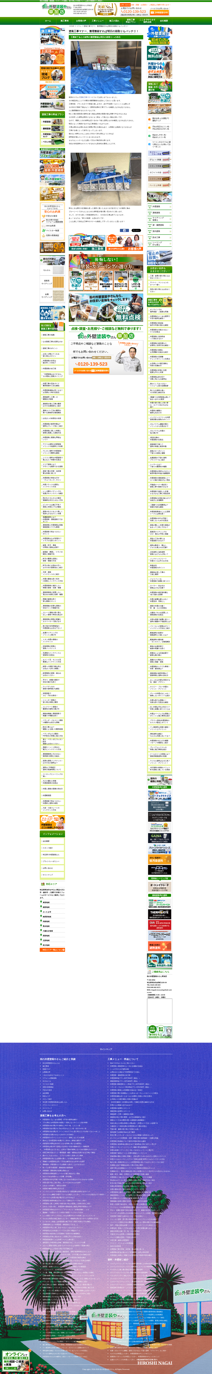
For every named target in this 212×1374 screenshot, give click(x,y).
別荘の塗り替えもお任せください (160, 290)
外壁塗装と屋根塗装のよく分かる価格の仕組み (126, 1066)
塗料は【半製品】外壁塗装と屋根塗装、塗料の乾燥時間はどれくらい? (67, 1251)
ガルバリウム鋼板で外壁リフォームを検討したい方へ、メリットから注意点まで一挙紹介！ (74, 1194)
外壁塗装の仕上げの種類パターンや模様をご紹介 (159, 742)
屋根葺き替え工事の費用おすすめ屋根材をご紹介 (52, 405)
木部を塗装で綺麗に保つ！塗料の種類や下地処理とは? (160, 620)
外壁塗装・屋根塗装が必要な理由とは (56, 1170)
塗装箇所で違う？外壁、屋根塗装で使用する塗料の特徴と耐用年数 (133, 1330)
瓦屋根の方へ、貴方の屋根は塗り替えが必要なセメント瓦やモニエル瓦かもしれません (140, 1171)
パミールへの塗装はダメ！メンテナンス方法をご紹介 (160, 627)
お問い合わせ (48, 868)
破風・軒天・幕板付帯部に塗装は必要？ (51, 546)
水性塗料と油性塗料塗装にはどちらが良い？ (159, 553)
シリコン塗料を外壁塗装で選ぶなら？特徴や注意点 (53, 459)
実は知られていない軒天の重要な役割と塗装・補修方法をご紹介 (132, 1180)
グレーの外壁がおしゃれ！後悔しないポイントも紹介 (160, 694)
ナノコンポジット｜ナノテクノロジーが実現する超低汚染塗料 (131, 1290)
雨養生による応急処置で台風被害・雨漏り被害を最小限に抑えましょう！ (68, 1314)
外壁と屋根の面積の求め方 (53, 789)
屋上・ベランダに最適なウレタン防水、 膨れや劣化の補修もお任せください (69, 1290)
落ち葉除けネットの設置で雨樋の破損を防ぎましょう (128, 1198)
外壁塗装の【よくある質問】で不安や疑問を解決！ (60, 1119)
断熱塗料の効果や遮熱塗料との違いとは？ (159, 634)
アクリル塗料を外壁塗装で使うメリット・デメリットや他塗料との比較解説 (136, 1314)
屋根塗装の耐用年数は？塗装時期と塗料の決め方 (159, 674)
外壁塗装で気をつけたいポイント (52, 533)
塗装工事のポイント (50, 348)
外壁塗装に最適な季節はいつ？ (52, 438)
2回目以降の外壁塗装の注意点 (156, 439)
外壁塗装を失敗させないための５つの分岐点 (58, 1134)
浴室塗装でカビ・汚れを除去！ (50, 694)
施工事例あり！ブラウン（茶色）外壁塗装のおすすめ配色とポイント (67, 1345)
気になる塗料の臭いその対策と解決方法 (157, 391)
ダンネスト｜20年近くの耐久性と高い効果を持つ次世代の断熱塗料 (133, 1299)
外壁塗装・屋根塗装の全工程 (120, 1075)
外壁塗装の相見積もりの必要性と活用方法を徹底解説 (61, 1233)
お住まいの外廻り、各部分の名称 (54, 1185)
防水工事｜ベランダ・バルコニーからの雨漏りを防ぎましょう (131, 1135)
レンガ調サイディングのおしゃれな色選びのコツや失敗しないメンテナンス (69, 1215)
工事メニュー (98, 21)
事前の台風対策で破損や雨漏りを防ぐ (157, 647)
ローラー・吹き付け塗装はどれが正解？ (157, 587)
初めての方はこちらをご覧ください (122, 1063)
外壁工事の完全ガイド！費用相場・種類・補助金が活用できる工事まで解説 (69, 1152)
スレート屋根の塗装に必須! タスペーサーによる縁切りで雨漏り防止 (66, 1245)
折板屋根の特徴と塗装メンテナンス (49, 647)
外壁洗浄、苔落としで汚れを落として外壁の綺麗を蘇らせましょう (133, 1228)
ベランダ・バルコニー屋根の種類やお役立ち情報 (53, 721)
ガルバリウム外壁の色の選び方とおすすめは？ (59, 1197)
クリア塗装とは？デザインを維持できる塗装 (53, 465)
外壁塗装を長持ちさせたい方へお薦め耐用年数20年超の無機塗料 (132, 1341)
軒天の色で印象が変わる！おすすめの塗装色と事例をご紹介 (131, 1183)
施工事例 (65, 21)
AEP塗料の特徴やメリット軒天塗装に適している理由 (160, 769)
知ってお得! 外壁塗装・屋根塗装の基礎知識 (58, 1167)
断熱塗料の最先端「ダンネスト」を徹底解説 (160, 641)
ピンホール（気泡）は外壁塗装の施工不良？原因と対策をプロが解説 (67, 1221)
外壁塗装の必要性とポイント (120, 1108)
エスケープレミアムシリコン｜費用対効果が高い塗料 (128, 1281)
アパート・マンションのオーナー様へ (159, 284)
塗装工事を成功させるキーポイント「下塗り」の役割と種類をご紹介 (134, 1347)
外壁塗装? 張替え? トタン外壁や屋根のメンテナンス (128, 1153)
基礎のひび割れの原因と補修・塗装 (156, 661)
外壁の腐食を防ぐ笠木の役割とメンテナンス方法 (53, 580)
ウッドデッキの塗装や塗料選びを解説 (51, 688)
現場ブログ (46, 1069)
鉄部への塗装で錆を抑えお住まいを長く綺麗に (52, 667)
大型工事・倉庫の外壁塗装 (119, 1240)
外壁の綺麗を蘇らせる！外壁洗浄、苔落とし (159, 600)
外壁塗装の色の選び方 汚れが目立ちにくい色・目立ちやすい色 (64, 1128)
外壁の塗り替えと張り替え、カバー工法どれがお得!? (159, 405)
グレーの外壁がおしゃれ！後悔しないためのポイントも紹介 (63, 1332)
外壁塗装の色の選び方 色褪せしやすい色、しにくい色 (61, 1125)
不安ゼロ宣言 (47, 1090)
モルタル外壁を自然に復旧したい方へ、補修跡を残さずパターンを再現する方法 (70, 1218)
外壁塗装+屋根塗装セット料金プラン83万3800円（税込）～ (131, 1084)
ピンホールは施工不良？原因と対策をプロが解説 (52, 506)
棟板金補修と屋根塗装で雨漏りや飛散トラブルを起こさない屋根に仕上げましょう (71, 1278)
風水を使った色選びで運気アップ (160, 119)
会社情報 (46, 1093)
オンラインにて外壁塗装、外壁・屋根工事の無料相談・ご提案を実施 (134, 1138)
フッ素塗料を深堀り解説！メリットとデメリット (160, 728)
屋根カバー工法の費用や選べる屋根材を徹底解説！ (128, 1120)
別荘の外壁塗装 (115, 1246)
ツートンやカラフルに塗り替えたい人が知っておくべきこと (161, 144)
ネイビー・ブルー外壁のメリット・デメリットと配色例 (62, 1330)
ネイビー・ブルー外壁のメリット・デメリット (159, 688)
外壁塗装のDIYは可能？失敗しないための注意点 (159, 519)
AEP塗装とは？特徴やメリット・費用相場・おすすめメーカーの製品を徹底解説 (138, 1323)
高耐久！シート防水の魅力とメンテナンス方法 (52, 748)
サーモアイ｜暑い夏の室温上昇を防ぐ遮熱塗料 (126, 1269)
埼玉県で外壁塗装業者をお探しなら (55, 1102)
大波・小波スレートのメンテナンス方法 (51, 809)
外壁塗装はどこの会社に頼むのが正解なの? (58, 1248)
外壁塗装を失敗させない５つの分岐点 (159, 331)
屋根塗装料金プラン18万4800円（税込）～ (125, 1081)
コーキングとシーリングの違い (53, 775)
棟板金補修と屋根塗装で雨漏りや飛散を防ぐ (52, 715)
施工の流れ (114, 21)
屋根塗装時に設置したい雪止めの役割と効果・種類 (53, 593)
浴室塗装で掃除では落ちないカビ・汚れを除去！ (127, 1216)
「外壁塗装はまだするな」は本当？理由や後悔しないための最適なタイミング (70, 1149)
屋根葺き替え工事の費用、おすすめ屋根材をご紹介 (128, 1117)
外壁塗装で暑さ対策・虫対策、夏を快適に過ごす (127, 1249)
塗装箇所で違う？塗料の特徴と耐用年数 (158, 445)
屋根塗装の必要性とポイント (120, 1111)
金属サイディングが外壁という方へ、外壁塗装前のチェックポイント (134, 1360)
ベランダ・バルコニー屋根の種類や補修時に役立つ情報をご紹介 (65, 1281)
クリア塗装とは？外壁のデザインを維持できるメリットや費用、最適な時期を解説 (138, 1320)
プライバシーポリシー (51, 861)
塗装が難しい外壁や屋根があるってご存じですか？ (160, 526)
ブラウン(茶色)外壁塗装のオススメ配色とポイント (159, 721)
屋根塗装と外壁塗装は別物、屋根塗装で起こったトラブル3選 (64, 1242)
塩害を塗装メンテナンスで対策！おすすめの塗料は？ (61, 1299)
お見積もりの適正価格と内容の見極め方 (159, 364)
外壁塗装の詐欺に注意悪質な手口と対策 (158, 371)
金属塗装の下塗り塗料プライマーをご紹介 (158, 459)
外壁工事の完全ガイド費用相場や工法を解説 (51, 385)
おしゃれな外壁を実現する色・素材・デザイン (160, 681)
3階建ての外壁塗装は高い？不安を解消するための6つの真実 (64, 1161)
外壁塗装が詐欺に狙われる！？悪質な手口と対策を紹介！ (63, 1236)
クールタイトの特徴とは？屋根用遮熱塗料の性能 (160, 755)
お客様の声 (81, 21)
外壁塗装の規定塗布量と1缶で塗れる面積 (159, 593)
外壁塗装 (52, 122)
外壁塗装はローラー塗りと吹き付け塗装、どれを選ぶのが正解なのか (67, 1254)
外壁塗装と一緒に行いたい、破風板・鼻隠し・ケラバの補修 (131, 1177)
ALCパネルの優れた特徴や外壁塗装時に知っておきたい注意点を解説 (66, 1260)
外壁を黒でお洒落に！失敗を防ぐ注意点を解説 (159, 701)
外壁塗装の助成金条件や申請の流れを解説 (159, 324)
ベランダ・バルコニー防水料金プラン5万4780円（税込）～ (131, 1087)
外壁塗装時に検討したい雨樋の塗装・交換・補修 (52, 587)
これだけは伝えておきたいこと (53, 1075)
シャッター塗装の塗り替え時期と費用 (50, 701)
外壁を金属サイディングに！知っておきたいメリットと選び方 (131, 1150)
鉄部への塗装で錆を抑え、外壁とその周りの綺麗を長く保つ (131, 1204)
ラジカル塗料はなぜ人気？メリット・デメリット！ (160, 762)
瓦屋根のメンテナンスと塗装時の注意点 (52, 654)
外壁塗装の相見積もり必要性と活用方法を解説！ (160, 344)
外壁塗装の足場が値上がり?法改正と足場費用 (160, 499)
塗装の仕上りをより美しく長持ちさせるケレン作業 (53, 513)
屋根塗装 (52, 128)
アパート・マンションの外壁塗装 (121, 1243)
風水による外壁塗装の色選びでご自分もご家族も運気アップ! (64, 1140)
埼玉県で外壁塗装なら (51, 855)
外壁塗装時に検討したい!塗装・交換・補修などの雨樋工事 (130, 1192)
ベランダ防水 (52, 142)
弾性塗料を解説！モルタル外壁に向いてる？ (160, 735)
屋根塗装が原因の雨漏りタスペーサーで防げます (52, 620)
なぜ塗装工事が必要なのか (53, 341)
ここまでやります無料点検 (147, 21)
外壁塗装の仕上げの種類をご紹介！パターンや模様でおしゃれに (65, 1356)
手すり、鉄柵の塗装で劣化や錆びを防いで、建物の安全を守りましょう (135, 1210)
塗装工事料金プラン (131, 21)
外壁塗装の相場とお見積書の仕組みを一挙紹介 (126, 1090)
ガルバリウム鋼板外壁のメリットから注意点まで (159, 425)
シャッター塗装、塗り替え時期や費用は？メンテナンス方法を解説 (133, 1219)
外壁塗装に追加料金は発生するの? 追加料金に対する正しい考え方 (133, 1144)
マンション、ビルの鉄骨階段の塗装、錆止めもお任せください (131, 1207)
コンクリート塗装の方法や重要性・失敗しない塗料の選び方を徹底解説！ (135, 1222)
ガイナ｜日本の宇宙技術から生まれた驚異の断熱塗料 (128, 1302)
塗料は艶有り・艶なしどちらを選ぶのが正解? (159, 546)
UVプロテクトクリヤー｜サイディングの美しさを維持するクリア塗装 (134, 1296)
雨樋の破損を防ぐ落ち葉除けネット (49, 600)
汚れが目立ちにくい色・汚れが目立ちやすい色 (161, 128)
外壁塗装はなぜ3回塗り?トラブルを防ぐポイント (52, 539)
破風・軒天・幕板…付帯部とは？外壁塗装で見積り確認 (129, 1174)
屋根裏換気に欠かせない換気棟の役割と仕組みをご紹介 (62, 1296)
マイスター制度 (48, 1084)
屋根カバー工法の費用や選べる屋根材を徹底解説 (52, 411)
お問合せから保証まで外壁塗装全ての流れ (125, 1072)
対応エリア (46, 1096)
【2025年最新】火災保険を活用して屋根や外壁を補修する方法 (132, 1102)
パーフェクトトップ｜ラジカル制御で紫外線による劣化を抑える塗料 (134, 1263)
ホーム (48, 21)
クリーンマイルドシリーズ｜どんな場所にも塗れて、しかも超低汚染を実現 (136, 1305)
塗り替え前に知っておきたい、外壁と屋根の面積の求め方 (63, 1263)
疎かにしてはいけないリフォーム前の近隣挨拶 (159, 385)
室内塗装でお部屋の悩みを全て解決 (122, 1132)
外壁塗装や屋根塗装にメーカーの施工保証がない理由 (160, 479)
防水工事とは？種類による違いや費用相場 (53, 728)
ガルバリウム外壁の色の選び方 (157, 432)
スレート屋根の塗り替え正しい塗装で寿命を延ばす (53, 614)
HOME (71, 26)
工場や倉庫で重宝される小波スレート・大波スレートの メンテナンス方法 (68, 1275)
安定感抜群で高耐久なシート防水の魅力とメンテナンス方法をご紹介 (67, 1293)
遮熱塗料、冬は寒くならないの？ (121, 1327)
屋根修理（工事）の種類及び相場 (50, 398)
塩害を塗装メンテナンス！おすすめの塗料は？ (53, 762)
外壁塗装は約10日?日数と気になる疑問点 (158, 378)
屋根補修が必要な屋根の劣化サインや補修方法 (52, 607)
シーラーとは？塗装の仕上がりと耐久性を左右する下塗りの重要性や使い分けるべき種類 (141, 1345)
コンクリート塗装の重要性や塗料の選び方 (51, 708)
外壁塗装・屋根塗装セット (52, 135)
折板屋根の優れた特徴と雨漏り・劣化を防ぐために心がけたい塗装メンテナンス (138, 1156)
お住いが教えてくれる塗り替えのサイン (51, 355)
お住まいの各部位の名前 (52, 418)
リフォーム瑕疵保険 (50, 1078)
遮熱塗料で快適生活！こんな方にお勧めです (125, 1287)
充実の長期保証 (48, 1087)
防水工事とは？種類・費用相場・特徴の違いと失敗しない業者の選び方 (67, 1284)
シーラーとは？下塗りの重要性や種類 (158, 465)
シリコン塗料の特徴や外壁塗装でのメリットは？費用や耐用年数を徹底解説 (136, 1312)
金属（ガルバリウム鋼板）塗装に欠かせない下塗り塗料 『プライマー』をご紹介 (138, 1350)
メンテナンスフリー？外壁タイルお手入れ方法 (159, 560)
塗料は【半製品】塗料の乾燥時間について (52, 768)
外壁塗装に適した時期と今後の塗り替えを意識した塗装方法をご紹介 (67, 1203)
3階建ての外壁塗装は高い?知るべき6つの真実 (160, 398)
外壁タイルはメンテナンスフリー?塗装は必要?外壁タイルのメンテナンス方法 (137, 1159)
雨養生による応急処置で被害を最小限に (159, 654)
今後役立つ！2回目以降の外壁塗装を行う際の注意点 (128, 1126)
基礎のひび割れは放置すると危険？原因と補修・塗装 (61, 1317)
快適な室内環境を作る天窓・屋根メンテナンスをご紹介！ (130, 1186)
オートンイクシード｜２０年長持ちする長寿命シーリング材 (131, 1308)
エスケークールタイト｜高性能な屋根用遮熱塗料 (127, 1284)
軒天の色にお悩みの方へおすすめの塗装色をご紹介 (53, 566)
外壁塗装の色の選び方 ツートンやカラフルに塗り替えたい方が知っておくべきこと (71, 1131)
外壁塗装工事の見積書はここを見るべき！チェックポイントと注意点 (134, 1093)
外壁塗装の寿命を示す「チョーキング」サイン (52, 479)
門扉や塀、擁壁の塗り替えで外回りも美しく (125, 1129)
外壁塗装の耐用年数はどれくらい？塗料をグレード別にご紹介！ (65, 1200)
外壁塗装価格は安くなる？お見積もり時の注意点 (53, 391)
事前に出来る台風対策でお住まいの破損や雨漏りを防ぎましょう (65, 1312)
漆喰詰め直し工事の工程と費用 (157, 573)
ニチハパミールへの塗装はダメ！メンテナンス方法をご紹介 (63, 1305)
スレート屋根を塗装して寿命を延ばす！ (124, 1237)
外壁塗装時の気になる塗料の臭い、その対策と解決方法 (62, 1158)
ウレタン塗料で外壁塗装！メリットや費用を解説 (53, 452)
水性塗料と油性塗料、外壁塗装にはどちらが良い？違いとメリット (133, 1338)
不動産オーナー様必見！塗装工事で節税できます (159, 486)
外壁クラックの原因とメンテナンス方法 (51, 486)
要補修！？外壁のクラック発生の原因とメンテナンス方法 (63, 1212)
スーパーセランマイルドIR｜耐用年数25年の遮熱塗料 (129, 1272)
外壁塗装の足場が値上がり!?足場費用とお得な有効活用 (129, 1252)
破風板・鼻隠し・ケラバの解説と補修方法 (53, 553)
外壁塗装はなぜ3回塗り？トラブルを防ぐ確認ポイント (62, 1230)
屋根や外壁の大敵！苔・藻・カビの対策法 (158, 607)
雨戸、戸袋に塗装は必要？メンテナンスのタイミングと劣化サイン (133, 1225)
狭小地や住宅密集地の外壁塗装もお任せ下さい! (52, 627)
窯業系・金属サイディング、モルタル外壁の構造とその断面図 (64, 1266)
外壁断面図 (47, 795)
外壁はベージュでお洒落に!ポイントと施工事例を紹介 (160, 715)
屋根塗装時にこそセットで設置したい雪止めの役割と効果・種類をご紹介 (135, 1195)
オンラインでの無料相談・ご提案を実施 (159, 311)
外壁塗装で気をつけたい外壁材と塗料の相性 (52, 802)
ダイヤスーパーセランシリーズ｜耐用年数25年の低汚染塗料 (131, 1278)
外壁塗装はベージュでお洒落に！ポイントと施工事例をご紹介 (64, 1341)
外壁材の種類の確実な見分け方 (156, 412)
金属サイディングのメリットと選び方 (50, 634)
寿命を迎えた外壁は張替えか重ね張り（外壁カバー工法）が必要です (134, 1123)
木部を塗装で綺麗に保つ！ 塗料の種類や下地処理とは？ (62, 1302)
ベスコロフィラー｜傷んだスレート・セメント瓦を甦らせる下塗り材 (134, 1275)
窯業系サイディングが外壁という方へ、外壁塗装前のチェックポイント (135, 1356)
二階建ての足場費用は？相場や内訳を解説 (159, 506)
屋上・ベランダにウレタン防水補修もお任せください (53, 741)
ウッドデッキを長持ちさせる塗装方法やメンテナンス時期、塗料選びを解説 (136, 1213)
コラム (79, 26)
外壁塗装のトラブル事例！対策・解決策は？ (160, 668)
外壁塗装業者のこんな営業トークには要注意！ (160, 513)
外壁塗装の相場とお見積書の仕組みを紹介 (159, 351)
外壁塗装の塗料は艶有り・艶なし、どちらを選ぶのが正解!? (131, 1335)
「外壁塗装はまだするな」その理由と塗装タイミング (53, 375)
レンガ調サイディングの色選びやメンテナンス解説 (53, 492)
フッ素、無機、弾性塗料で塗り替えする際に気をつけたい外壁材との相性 (68, 1272)
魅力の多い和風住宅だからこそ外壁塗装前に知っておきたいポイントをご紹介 (137, 1162)
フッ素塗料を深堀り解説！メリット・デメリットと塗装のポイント (66, 1347)
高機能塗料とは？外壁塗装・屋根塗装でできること (53, 519)
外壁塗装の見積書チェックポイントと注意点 (160, 358)
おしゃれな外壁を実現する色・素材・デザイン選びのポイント (64, 1327)
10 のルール (47, 1081)
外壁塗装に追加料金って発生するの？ (157, 338)
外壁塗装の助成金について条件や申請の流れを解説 (128, 1141)
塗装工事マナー (86, 97)
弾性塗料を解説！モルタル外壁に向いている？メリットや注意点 (65, 1350)
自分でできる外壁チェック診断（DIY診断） (58, 1176)
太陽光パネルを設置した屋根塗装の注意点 (159, 614)
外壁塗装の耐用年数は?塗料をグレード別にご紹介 (53, 425)
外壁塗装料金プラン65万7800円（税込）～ (125, 1078)
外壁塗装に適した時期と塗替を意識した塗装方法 (52, 432)
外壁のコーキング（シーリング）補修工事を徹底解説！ (129, 1147)
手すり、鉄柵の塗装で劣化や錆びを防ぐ (51, 681)
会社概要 (164, 21)
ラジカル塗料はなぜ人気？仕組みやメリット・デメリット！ (63, 1353)
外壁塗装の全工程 (49, 368)
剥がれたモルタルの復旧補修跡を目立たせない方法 (53, 499)
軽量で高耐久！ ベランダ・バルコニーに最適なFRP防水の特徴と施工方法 (68, 1287)
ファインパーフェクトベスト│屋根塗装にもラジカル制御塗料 (131, 1266)
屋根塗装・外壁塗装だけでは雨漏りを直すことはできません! (64, 1164)
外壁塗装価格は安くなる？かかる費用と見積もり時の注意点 (131, 1096)
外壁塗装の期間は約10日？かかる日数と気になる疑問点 (62, 1143)
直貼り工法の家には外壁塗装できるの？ (157, 540)
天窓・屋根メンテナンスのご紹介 (51, 573)
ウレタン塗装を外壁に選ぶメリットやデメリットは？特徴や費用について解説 (137, 1317)
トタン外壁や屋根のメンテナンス (50, 640)
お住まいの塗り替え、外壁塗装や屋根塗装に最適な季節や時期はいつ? (67, 1206)
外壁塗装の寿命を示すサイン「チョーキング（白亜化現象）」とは (66, 1209)
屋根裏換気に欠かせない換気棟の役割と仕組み (52, 755)
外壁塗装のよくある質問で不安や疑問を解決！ (160, 317)
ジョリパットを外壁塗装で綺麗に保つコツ (160, 580)
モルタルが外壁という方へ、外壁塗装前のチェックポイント (131, 1353)
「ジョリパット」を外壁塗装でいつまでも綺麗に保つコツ (63, 1269)
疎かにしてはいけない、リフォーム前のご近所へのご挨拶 (63, 1155)
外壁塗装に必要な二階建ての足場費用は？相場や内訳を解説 (131, 1255)
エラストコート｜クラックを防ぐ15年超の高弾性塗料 (129, 1293)
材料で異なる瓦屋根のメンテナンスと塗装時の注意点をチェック (132, 1168)
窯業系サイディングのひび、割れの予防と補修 (159, 533)
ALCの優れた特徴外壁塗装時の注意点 (50, 782)
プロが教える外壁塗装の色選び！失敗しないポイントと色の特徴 (65, 1122)
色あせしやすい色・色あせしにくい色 (159, 136)
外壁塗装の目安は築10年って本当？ (49, 362)
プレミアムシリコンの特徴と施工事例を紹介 (158, 748)
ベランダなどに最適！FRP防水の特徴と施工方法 (53, 735)
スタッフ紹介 (48, 848)
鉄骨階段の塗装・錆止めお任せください (52, 674)
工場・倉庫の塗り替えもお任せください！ (160, 277)
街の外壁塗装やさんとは (51, 1063)
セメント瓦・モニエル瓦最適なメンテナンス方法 (52, 661)
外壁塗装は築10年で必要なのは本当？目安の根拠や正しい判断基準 (66, 1146)
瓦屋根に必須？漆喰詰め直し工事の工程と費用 (126, 1165)
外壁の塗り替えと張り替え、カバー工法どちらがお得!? (62, 1182)
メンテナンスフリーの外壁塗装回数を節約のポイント (160, 418)
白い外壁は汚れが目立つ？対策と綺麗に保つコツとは (160, 708)
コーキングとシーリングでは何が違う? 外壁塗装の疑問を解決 (64, 1257)
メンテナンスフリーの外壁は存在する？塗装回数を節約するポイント (67, 1191)
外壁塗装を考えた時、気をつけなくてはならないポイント (63, 1227)
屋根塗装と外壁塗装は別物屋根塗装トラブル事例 (53, 526)
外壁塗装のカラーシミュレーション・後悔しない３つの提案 (63, 1137)
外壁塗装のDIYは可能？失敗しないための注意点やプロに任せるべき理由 (68, 1179)
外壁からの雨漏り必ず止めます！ (121, 1105)
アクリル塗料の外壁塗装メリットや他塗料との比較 (53, 445)
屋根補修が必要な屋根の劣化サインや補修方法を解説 (128, 1201)
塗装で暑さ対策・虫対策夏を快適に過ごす (52, 472)
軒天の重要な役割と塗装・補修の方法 (50, 560)
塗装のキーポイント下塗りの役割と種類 (157, 452)
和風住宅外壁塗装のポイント (157, 567)
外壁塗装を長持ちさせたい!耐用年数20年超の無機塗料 (160, 472)
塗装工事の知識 (48, 335)
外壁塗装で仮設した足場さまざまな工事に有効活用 (160, 492)
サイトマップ (48, 875)
